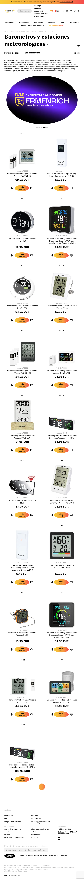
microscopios (24, 22)
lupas (62, 22)
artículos (34, 832)
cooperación (39, 11)
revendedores (39, 16)
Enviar (10, 856)
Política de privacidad (12, 875)
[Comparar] (70, 11)
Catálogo (13, 31)
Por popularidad (12, 53)
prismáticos (38, 22)
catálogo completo (56, 25)
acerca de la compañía (12, 829)
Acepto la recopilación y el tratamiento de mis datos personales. (43, 856)
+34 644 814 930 (64, 829)
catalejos (51, 22)
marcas (37, 14)
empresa (37, 8)
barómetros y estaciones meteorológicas (40, 822)
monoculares (74, 22)
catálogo (37, 6)
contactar (34, 837)
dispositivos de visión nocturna (32, 25)
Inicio (6, 31)
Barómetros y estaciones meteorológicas (35, 31)
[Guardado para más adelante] (67, 11)
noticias (44, 14)
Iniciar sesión (22, 188)
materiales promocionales (14, 837)
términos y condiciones (40, 829)
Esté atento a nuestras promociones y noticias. (26, 846)
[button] (63, 11)
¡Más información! (66, 2)
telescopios (9, 22)
